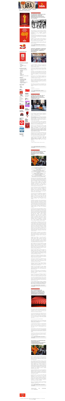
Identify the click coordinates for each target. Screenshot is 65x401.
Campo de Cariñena (22, 80)
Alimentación (21, 70)
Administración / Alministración (23, 69)
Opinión (21, 66)
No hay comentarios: (43, 44)
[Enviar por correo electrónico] (31, 45)
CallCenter (21, 71)
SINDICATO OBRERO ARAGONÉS (21, 95)
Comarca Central (22, 81)
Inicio (39, 388)
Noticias (21, 64)
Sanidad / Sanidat (22, 74)
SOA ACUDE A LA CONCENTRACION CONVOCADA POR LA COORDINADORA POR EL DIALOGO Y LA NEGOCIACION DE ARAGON (38, 342)
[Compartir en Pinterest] (34, 45)
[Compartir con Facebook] (33, 45)
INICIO (20, 9)
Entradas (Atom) (36, 389)
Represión (21, 87)
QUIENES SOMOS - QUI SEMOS (26, 9)
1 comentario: (42, 90)
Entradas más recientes (33, 388)
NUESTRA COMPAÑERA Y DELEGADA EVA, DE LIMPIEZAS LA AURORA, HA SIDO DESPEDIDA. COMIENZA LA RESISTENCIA (38, 50)
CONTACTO (34, 9)
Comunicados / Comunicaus (23, 65)
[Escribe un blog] (32, 45)
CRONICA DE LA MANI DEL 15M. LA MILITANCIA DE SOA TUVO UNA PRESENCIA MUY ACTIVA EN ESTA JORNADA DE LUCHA (38, 97)
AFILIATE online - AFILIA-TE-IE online (24, 10)
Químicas (21, 73)
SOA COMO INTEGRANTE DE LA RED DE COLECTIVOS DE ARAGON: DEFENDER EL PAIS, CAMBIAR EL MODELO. (38, 153)
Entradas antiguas (44, 388)
